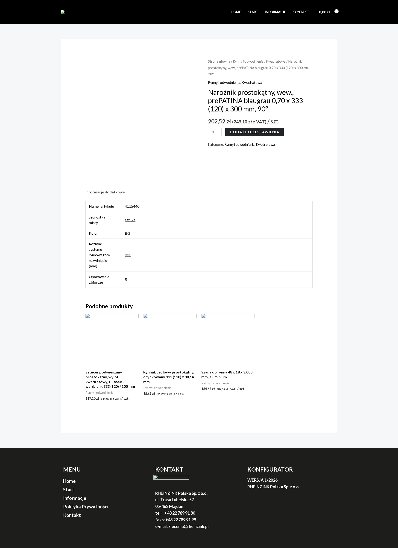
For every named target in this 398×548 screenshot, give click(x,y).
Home (236, 12)
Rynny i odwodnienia (248, 61)
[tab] (105, 192)
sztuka (130, 220)
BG (127, 233)
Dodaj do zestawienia (254, 132)
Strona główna (219, 61)
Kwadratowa (276, 61)
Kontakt (301, 12)
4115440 (132, 206)
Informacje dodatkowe (105, 192)
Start (253, 12)
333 (128, 255)
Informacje (275, 12)
